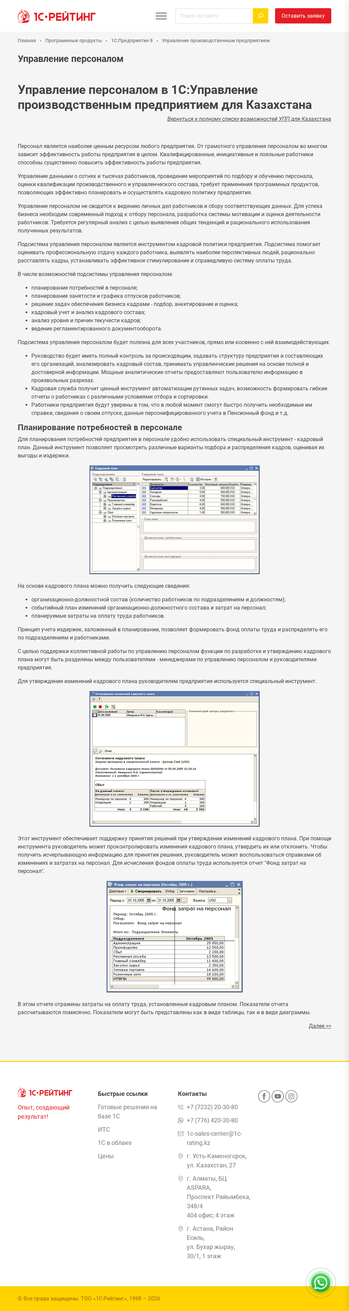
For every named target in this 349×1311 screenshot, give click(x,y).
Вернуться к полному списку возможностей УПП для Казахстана (249, 119)
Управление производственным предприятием (216, 40)
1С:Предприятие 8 (132, 40)
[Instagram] (291, 1098)
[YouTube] (278, 1098)
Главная (27, 40)
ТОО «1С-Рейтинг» (104, 1298)
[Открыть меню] (161, 15)
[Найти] (260, 15)
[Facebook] (264, 1098)
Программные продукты (73, 40)
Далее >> (320, 1026)
